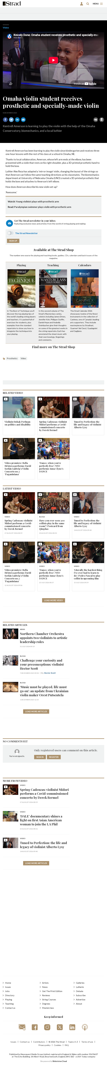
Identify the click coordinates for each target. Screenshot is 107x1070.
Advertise (80, 999)
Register (54, 757)
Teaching (53, 265)
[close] (104, 113)
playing (37, 255)
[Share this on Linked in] (17, 119)
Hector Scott (50, 673)
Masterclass (48, 1007)
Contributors (39, 1042)
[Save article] (101, 119)
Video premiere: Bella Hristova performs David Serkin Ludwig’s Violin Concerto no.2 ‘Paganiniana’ (18, 469)
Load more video (53, 600)
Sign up (13, 241)
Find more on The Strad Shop (53, 347)
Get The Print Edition (52, 991)
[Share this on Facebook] (5, 119)
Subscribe (81, 995)
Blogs (42, 517)
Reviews (46, 995)
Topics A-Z (73, 1042)
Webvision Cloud (60, 1061)
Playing (21, 265)
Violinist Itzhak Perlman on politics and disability (18, 423)
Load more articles (36, 711)
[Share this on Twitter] (11, 119)
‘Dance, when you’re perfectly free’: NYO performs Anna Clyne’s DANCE (51, 467)
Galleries (80, 982)
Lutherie (80, 987)
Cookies (57, 1045)
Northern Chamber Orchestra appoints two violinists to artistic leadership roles (43, 637)
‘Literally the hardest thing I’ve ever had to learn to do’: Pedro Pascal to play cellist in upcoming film (88, 574)
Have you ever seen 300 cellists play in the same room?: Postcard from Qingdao (52, 524)
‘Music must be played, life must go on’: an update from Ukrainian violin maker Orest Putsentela (44, 691)
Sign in (67, 113)
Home (8, 982)
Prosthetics (12, 358)
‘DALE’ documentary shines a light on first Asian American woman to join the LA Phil (41, 820)
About (79, 1003)
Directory (9, 995)
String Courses (49, 999)
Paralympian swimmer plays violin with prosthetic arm (42, 206)
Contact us (10, 1007)
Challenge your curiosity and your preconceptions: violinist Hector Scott (42, 664)
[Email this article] (23, 119)
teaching (48, 255)
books (54, 255)
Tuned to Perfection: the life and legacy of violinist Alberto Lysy (87, 424)
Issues (8, 987)
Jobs (7, 991)
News (22, 629)
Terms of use (87, 1042)
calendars (73, 255)
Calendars (84, 265)
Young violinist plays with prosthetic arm (37, 201)
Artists (45, 982)
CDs (67, 255)
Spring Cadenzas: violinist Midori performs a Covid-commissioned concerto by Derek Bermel (53, 426)
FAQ (67, 1045)
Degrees (46, 1003)
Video (6, 27)
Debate (79, 991)
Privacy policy (44, 1045)
